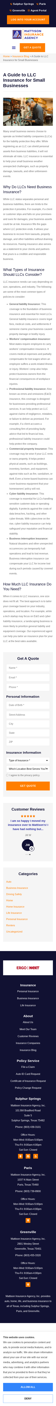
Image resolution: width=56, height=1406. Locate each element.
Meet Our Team (28, 1029)
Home (6, 56)
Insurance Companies (28, 1043)
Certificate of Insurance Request (28, 1081)
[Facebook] (28, 1156)
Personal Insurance (28, 991)
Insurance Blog (20, 56)
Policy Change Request (28, 1088)
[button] (14, 48)
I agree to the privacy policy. (24, 775)
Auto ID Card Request (28, 1074)
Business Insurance (28, 998)
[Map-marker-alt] (20, 1156)
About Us (28, 1022)
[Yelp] (35, 1156)
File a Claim (28, 1067)
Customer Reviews (28, 1036)
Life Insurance (28, 1005)
